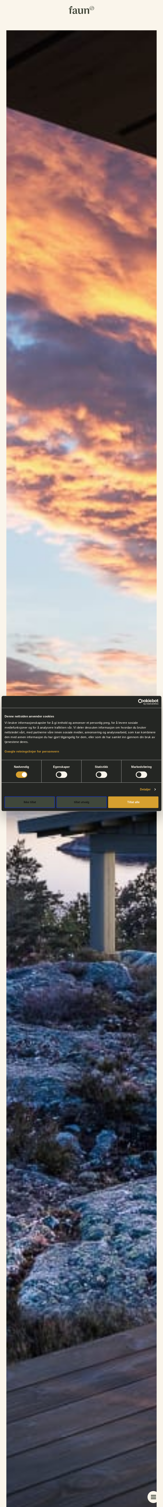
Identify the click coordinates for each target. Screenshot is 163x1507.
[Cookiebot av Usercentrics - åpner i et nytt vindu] (141, 702)
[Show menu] (153, 1497)
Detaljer (145, 789)
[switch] (61, 774)
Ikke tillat (30, 802)
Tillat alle (133, 802)
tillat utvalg (81, 802)
